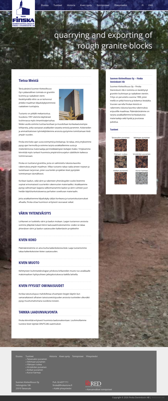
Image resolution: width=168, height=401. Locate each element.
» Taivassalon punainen (36, 359)
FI (143, 5)
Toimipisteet (103, 5)
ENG (150, 5)
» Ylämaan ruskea (34, 364)
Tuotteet (57, 5)
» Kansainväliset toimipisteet (99, 389)
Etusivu (45, 5)
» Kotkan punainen (34, 370)
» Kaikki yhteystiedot (62, 388)
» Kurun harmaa (33, 372)
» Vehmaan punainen (35, 361)
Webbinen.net (158, 397)
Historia (71, 5)
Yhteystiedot (120, 5)
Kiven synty (86, 5)
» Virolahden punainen (36, 367)
